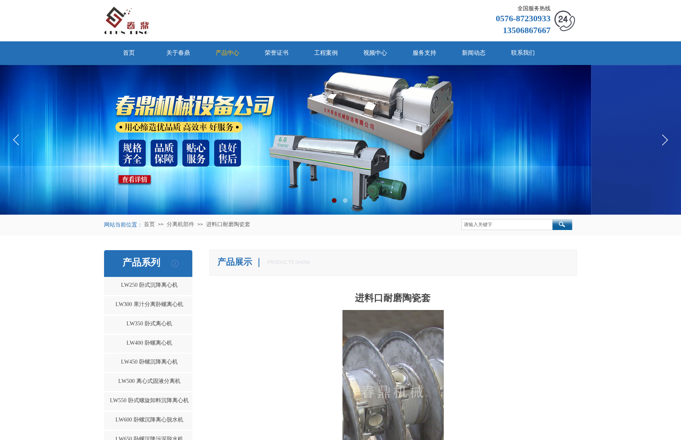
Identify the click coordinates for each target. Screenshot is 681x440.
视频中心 (375, 53)
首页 (129, 53)
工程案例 (326, 53)
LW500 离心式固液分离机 (149, 381)
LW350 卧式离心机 (149, 324)
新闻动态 (474, 53)
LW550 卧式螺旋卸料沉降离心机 (149, 400)
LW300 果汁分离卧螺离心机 (149, 304)
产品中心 (227, 53)
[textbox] (507, 224)
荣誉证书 (276, 53)
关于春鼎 (178, 53)
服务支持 (424, 53)
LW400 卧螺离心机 (149, 343)
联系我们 (523, 53)
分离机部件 (180, 224)
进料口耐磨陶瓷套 (228, 224)
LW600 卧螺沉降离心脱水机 (149, 420)
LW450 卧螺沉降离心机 (149, 362)
